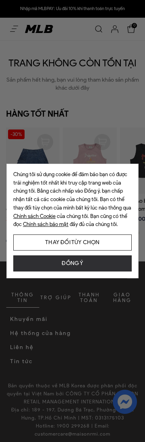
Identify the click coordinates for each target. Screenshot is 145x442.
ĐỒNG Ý (72, 263)
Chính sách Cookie (34, 216)
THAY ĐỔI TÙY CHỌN (72, 242)
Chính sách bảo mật (45, 224)
